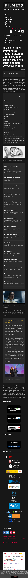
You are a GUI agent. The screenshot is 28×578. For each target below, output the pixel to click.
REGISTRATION (12, 40)
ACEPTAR (15, 576)
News (21, 35)
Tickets (20, 40)
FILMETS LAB (7, 42)
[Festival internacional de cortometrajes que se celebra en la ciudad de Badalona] (14, 10)
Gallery (5, 38)
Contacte (17, 38)
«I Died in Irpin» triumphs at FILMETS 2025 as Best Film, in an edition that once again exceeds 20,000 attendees (13, 56)
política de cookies (16, 575)
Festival (11, 38)
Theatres (6, 40)
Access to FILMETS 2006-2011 (9, 536)
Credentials (15, 35)
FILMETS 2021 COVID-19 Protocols (10, 542)
